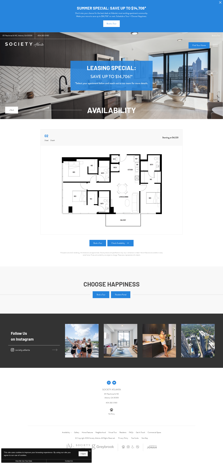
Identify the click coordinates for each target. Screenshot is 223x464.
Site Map (145, 438)
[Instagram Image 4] (198, 340)
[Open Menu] (215, 45)
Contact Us (69, 461)
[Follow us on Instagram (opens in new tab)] (109, 383)
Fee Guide (134, 438)
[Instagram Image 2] (120, 340)
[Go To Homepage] (24, 45)
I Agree (83, 454)
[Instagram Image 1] (82, 340)
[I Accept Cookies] (90, 451)
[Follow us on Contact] (114, 383)
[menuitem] (67, 432)
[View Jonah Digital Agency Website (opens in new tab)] (152, 447)
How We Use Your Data (23, 461)
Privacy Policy (123, 438)
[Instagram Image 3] (159, 340)
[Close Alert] (220, 3)
